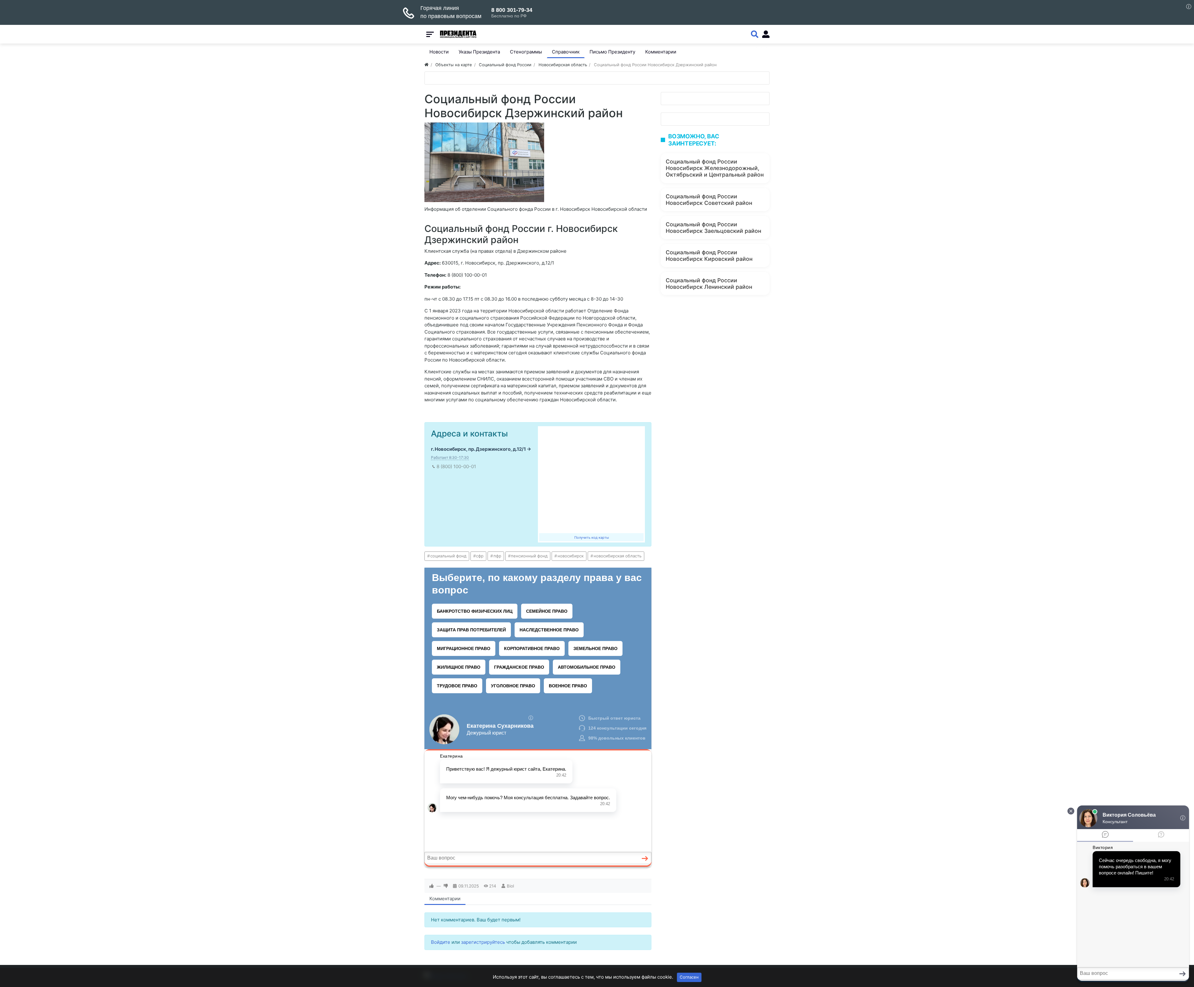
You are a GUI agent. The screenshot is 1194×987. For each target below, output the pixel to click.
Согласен (689, 977)
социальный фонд (448, 555)
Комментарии (444, 899)
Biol (510, 885)
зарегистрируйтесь (483, 942)
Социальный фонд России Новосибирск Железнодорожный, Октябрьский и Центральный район (715, 168)
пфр (497, 555)
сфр (480, 555)
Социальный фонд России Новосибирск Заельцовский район (713, 227)
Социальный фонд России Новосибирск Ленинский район (709, 283)
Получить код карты (591, 537)
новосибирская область (617, 555)
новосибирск (571, 555)
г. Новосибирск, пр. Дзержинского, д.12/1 (478, 449)
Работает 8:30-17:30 (450, 457)
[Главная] (426, 64)
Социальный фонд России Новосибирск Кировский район (709, 255)
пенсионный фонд (529, 555)
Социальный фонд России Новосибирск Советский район (709, 199)
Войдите (440, 942)
